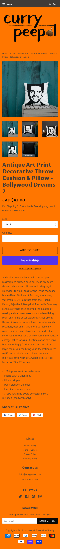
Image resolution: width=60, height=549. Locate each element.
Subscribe (47, 521)
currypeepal (29, 530)
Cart (55, 4)
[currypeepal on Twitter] (20, 496)
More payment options (30, 268)
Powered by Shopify (45, 530)
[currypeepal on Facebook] (27, 496)
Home (5, 53)
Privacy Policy (30, 454)
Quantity (7, 232)
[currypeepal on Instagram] (40, 496)
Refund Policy (30, 445)
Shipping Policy (30, 458)
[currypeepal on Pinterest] (33, 496)
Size (4, 218)
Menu (9, 4)
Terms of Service (30, 449)
